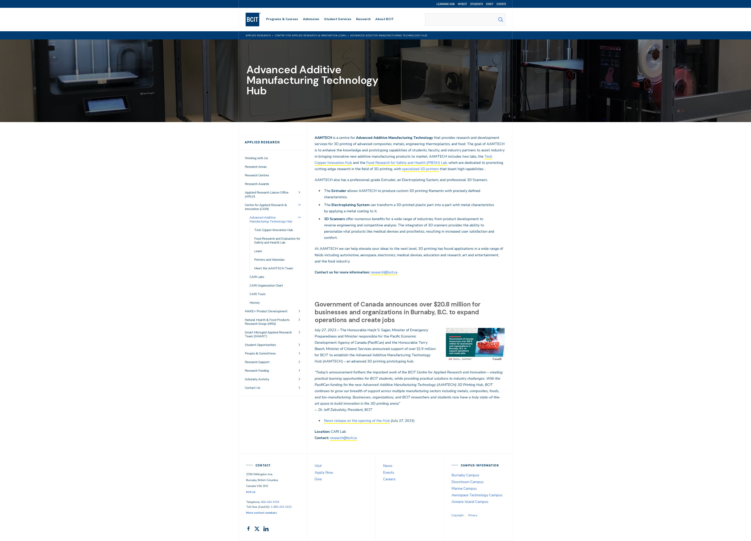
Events (388, 472)
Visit (318, 465)
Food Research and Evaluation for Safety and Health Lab (277, 241)
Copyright (458, 515)
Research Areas (256, 167)
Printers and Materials (269, 260)
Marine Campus (464, 488)
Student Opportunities (260, 345)
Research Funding (257, 371)
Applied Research (262, 142)
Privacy (472, 515)
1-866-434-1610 (281, 507)
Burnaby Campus (465, 475)
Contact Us (252, 388)
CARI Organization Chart (266, 285)
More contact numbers (261, 513)
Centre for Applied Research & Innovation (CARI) (266, 207)
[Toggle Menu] (299, 192)
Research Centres (257, 175)
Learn (258, 251)
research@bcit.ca (384, 272)
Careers (389, 479)
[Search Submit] (500, 19)
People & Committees (260, 353)
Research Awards (257, 184)
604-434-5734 (270, 502)
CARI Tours (258, 294)
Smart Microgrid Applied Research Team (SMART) (268, 334)
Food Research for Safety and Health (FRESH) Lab (406, 162)
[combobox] (465, 19)
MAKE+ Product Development (266, 311)
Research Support (257, 362)
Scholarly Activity (257, 379)
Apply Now (324, 472)
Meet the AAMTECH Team (273, 268)
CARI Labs (257, 277)
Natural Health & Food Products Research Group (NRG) (267, 322)
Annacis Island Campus (470, 501)
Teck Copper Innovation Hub (273, 230)
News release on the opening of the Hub (357, 420)
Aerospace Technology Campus (477, 495)
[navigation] (257, 19)
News (387, 465)
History (255, 303)
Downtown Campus (467, 481)
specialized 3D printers (420, 169)
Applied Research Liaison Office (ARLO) (266, 194)
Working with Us (256, 158)
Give (318, 479)
